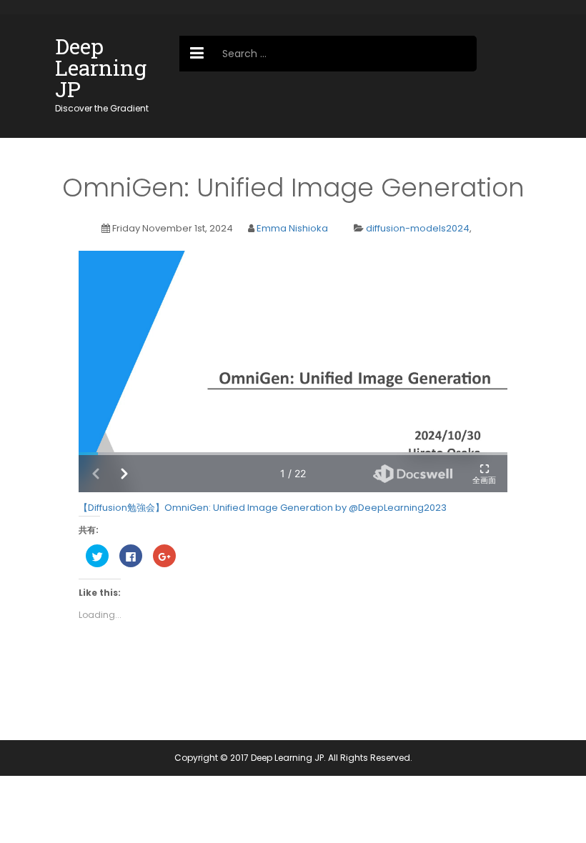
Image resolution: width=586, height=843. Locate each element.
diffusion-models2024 (418, 228)
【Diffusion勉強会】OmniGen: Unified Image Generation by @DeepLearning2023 (263, 507)
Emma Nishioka (292, 228)
